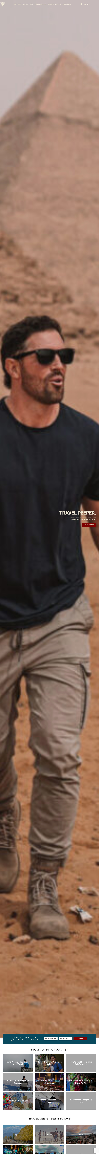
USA (81, 1135)
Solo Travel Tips (54, 4)
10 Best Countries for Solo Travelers (18, 1082)
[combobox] (89, 4)
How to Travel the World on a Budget (50, 1063)
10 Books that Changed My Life (81, 1101)
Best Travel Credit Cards (18, 1101)
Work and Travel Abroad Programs (49, 1082)
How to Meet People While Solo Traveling (81, 1063)
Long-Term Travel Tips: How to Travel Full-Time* (81, 1082)
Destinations (28, 4)
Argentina (18, 1135)
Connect (17, 4)
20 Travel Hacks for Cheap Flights (49, 1101)
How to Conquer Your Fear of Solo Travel (18, 1063)
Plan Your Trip (40, 4)
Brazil (49, 1135)
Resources (67, 4)
